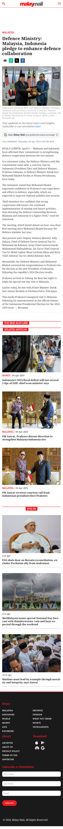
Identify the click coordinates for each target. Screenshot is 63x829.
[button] (57, 135)
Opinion (37, 714)
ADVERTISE (8, 759)
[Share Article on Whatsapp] (11, 62)
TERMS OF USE (9, 755)
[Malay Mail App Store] (36, 744)
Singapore (8, 714)
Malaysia (8, 32)
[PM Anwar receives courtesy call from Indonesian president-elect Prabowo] (31, 466)
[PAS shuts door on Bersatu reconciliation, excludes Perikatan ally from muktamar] (31, 534)
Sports (37, 723)
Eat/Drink (8, 731)
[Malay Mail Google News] (43, 750)
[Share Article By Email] (5, 62)
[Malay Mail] (31, 6)
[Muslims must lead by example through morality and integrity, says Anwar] (31, 653)
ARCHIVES (7, 743)
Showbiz (38, 710)
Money (6, 375)
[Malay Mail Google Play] (43, 744)
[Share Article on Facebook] (23, 62)
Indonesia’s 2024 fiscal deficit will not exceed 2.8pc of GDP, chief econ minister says (30, 382)
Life (4, 727)
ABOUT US (7, 747)
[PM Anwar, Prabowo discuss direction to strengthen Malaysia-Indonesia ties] (31, 410)
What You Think (42, 719)
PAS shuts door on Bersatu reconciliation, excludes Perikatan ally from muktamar (30, 562)
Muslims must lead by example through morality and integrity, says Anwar (31, 681)
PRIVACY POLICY (11, 751)
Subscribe (9, 803)
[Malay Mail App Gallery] (37, 750)
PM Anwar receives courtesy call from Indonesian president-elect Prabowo (26, 494)
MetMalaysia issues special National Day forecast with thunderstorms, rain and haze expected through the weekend (30, 621)
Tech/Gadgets (41, 727)
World (6, 719)
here (38, 126)
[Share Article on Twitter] (17, 62)
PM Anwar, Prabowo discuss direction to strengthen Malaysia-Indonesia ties (27, 438)
